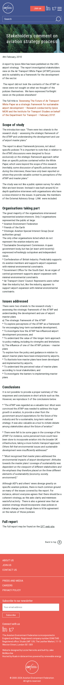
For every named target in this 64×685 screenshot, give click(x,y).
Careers (7, 585)
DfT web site (47, 526)
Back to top (50, 542)
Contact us (9, 569)
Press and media (12, 580)
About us (8, 560)
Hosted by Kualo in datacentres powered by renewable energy (31, 656)
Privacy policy (11, 590)
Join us (37, 8)
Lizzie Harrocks (30, 650)
